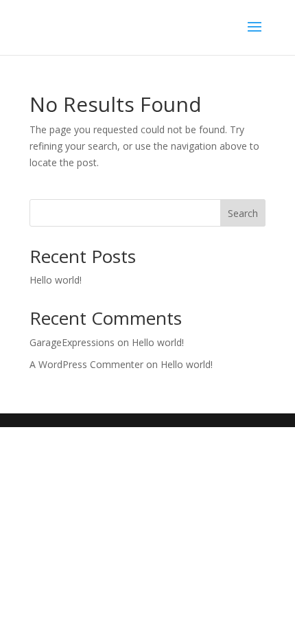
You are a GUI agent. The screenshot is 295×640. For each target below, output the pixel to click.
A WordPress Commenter (86, 364)
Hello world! (56, 279)
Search (243, 213)
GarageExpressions (72, 342)
